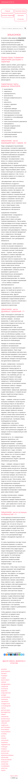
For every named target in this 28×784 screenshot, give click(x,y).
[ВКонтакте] (5, 655)
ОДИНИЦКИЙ (5, 721)
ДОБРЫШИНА (5, 671)
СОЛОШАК (4, 689)
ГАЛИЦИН (4, 747)
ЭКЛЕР (3, 770)
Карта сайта (14, 776)
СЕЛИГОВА (4, 764)
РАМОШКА (4, 699)
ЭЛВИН (3, 714)
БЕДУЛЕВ (4, 691)
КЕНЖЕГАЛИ (5, 751)
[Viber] (17, 655)
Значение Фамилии (7, 15)
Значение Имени (20, 11)
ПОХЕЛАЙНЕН (5, 732)
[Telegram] (23, 655)
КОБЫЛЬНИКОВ (6, 760)
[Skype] (21, 655)
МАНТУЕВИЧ (5, 680)
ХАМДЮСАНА (5, 704)
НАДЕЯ (3, 678)
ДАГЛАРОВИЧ (5, 710)
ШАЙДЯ (3, 695)
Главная (7, 11)
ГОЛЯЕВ (3, 734)
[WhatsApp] (19, 655)
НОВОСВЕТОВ (5, 693)
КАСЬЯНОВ (4, 740)
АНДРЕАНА (4, 725)
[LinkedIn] (13, 655)
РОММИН (4, 676)
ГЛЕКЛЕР (4, 723)
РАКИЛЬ (3, 738)
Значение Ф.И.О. (7, 2)
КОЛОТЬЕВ (4, 753)
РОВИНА (4, 749)
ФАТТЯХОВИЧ (5, 727)
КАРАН (3, 736)
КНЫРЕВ (4, 669)
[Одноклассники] (7, 655)
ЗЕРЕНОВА (4, 757)
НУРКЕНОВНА (5, 697)
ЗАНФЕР (4, 673)
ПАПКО (3, 708)
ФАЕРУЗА (4, 768)
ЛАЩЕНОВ (4, 686)
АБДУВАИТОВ (5, 744)
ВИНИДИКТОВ (5, 712)
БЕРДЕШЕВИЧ (5, 684)
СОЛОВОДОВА (6, 706)
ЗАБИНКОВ (4, 716)
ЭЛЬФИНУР (5, 701)
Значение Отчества (20, 17)
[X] (11, 655)
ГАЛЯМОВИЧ (5, 766)
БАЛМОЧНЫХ (5, 719)
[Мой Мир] (9, 655)
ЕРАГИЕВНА (5, 729)
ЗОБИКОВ (4, 742)
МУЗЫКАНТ (5, 762)
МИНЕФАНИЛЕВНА (7, 755)
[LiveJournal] (15, 655)
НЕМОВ (3, 682)
